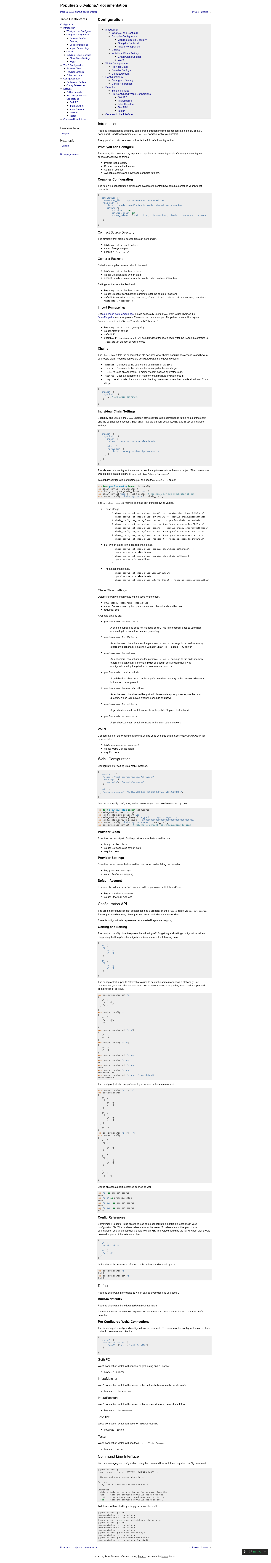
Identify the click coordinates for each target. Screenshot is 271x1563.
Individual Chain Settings (126, 53)
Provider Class (120, 66)
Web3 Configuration (116, 63)
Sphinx (142, 1556)
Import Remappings (129, 46)
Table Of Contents (73, 19)
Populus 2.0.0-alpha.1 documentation (93, 5)
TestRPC (123, 107)
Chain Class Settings (129, 56)
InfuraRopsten (126, 104)
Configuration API (115, 77)
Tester (121, 111)
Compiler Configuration (125, 36)
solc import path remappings (118, 314)
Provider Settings (121, 70)
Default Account (120, 73)
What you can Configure (125, 33)
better (165, 1556)
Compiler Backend (128, 43)
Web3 (121, 60)
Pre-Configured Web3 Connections (131, 94)
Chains (204, 11)
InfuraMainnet (125, 100)
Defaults (110, 87)
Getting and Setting (122, 80)
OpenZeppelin (106, 317)
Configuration (67, 24)
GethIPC (123, 97)
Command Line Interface (119, 114)
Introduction (111, 29)
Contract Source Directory (132, 40)
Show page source (69, 154)
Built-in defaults (120, 90)
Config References (122, 83)
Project (195, 11)
